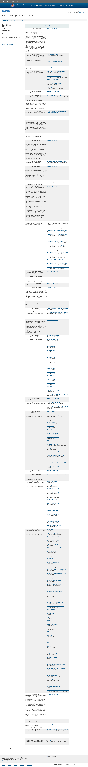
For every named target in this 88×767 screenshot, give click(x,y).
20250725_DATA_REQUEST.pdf (53, 67)
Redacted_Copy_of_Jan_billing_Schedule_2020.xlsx (57, 241)
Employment (65, 5)
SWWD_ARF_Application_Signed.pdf (54, 724)
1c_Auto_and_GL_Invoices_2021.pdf (54, 587)
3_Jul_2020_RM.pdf (51, 364)
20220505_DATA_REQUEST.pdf (53, 470)
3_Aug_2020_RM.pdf (51, 350)
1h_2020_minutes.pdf (51, 613)
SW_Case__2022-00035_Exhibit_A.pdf (54, 79)
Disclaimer (22, 765)
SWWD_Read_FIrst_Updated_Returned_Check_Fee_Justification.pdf (58, 406)
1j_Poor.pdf (49, 649)
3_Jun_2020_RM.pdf (51, 368)
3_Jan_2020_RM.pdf (51, 361)
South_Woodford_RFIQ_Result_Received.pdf (55, 57)
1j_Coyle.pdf (49, 631)
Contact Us (71, 5)
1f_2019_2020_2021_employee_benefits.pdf (55, 609)
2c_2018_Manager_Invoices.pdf (53, 429)
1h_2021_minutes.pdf (51, 617)
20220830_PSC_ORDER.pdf (52, 287)
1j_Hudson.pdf (50, 642)
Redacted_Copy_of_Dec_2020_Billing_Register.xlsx (57, 234)
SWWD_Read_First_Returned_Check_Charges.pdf (57, 301)
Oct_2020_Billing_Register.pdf (53, 521)
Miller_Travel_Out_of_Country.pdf (53, 271)
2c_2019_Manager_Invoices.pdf (53, 433)
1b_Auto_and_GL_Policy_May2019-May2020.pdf (56, 569)
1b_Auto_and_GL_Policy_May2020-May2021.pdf (56, 573)
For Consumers (46, 5)
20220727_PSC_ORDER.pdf (52, 320)
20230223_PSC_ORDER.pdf (52, 166)
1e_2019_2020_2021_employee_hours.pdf (55, 606)
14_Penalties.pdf (50, 426)
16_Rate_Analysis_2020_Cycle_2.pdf (54, 540)
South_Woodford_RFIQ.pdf (52, 54)
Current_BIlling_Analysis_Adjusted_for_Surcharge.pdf (57, 308)
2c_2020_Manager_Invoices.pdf (53, 437)
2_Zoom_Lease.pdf (51, 342)
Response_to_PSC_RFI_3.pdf (53, 390)
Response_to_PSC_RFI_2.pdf (53, 466)
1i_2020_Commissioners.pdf (52, 624)
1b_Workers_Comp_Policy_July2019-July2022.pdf (56, 576)
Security (15, 765)
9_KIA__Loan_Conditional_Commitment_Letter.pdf (57, 455)
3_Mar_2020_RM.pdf (51, 372)
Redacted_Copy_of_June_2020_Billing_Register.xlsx (57, 248)
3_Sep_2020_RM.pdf (51, 386)
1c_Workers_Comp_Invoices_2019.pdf (54, 591)
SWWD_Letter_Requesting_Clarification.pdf (55, 180)
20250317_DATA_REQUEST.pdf (53, 91)
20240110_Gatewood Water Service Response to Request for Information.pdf (56, 112)
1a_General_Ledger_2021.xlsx (53, 562)
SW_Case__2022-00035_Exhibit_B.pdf (54, 83)
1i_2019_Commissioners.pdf (52, 620)
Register (4, 10)
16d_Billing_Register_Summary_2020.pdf (55, 547)
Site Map (3, 765)
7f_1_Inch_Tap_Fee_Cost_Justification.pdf (55, 679)
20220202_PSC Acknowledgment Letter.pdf (55, 734)
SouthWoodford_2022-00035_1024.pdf (54, 95)
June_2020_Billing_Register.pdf (53, 506)
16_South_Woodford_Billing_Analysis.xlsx (55, 544)
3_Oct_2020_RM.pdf (51, 383)
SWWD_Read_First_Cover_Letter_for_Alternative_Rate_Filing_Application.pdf (58, 729)
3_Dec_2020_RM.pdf (51, 353)
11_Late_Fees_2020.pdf (52, 529)
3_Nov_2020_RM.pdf (51, 379)
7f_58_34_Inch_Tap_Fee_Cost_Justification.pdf (56, 682)
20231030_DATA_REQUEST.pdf (53, 116)
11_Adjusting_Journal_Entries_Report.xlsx (55, 418)
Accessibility (29, 765)
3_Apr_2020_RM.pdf (51, 346)
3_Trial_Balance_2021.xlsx (52, 657)
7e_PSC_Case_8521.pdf (52, 675)
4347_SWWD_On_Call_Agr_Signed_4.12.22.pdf (56, 71)
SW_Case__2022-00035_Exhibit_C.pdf (54, 87)
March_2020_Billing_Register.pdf (53, 510)
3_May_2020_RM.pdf (51, 375)
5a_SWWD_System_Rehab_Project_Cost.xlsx (56, 664)
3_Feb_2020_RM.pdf (51, 357)
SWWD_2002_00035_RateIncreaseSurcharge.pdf (56, 161)
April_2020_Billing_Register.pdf (53, 485)
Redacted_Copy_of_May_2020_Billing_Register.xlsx (57, 256)
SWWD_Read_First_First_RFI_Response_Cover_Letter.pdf (58, 690)
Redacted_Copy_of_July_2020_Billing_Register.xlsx (57, 245)
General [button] (30, 5)
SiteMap (60, 5)
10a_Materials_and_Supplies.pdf (53, 415)
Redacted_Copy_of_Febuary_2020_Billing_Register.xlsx (58, 237)
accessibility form (39, 752)
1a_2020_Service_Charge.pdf (53, 335)
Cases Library (6, 20)
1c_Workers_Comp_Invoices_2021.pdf (54, 598)
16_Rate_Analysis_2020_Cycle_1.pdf (54, 536)
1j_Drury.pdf (49, 635)
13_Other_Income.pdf (51, 422)
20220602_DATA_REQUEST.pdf (53, 398)
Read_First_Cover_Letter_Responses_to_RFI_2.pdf (57, 462)
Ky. (3, 1)
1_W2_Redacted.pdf (51, 411)
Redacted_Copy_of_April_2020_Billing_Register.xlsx (57, 226)
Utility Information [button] (53, 5)
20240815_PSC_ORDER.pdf (52, 102)
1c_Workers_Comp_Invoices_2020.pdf (54, 595)
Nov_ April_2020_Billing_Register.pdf (54, 517)
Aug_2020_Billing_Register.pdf (53, 488)
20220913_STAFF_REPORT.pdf (53, 283)
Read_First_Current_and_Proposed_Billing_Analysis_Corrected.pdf (58, 315)
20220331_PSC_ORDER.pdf (52, 694)
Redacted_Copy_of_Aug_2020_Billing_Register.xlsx (57, 230)
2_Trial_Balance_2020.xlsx (52, 653)
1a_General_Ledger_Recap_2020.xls (54, 565)
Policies (9, 765)
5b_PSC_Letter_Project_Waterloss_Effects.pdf (56, 668)
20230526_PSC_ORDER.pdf (52, 140)
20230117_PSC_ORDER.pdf (52, 186)
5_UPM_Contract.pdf (51, 448)
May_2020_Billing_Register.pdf (53, 514)
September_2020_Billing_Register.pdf (54, 525)
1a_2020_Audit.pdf (50, 558)
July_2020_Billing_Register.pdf (53, 503)
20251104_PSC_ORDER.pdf (52, 28)
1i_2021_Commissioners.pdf (52, 481)
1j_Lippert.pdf (49, 646)
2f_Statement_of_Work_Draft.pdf (53, 444)
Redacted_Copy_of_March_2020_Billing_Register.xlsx (57, 252)
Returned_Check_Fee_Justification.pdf (54, 402)
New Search (22, 20)
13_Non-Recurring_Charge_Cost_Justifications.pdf (57, 533)
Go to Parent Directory (14, 20)
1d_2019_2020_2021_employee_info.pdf (55, 602)
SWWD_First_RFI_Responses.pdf (53, 686)
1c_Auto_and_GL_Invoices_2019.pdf (54, 580)
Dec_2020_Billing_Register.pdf (53, 492)
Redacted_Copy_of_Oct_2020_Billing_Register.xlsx (57, 263)
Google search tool (82, 12)
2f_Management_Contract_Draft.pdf (54, 440)
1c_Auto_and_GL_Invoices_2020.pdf (54, 584)
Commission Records (38, 5)
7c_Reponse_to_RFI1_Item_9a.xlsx (54, 451)
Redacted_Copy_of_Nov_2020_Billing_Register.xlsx (57, 259)
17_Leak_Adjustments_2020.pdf (53, 551)
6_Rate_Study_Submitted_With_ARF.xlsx (55, 671)
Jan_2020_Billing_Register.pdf (53, 499)
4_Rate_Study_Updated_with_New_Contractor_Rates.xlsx (58, 660)
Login (9, 10)
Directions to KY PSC (6, 760)
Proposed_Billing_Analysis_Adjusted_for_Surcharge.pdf (57, 312)
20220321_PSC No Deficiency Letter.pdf (54, 719)
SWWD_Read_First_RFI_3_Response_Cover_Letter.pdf (58, 394)
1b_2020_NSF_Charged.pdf (52, 339)
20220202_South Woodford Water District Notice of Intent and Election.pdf (57, 740)
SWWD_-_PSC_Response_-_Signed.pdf (54, 61)
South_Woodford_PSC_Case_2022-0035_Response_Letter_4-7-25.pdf (54, 75)
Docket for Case (7, 44)
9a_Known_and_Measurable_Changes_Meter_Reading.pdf (58, 474)
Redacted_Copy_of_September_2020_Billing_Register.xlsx (58, 267)
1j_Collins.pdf (49, 628)
